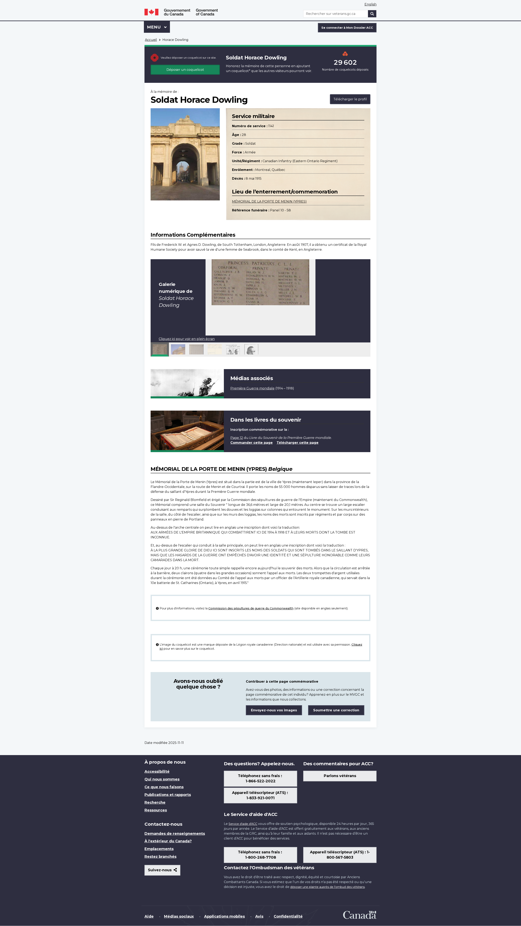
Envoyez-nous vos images (274, 710)
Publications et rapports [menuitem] (167, 795)
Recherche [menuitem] (154, 802)
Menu (158, 27)
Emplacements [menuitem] (159, 849)
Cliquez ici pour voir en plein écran (187, 339)
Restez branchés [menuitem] (160, 856)
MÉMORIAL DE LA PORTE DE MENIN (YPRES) (269, 201)
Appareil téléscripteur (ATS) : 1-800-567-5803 (340, 855)
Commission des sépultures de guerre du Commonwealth (250, 608)
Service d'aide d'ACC (243, 824)
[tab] (160, 349)
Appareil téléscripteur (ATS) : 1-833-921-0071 (260, 795)
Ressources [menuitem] (155, 810)
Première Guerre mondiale (252, 388)
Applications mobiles (224, 916)
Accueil (151, 40)
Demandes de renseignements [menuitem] (174, 833)
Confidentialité (288, 916)
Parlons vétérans (340, 776)
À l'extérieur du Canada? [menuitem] (168, 841)
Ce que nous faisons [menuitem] (164, 787)
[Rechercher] (372, 13)
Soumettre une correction (336, 710)
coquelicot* (240, 71)
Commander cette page (251, 443)
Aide (149, 916)
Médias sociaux (179, 916)
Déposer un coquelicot (185, 70)
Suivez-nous (164, 872)
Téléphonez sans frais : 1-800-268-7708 (260, 855)
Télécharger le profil (350, 99)
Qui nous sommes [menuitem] (162, 779)
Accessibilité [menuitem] (157, 771)
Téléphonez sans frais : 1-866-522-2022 (260, 778)
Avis (259, 916)
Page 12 (236, 438)
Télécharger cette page (298, 443)
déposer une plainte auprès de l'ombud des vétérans (327, 887)
